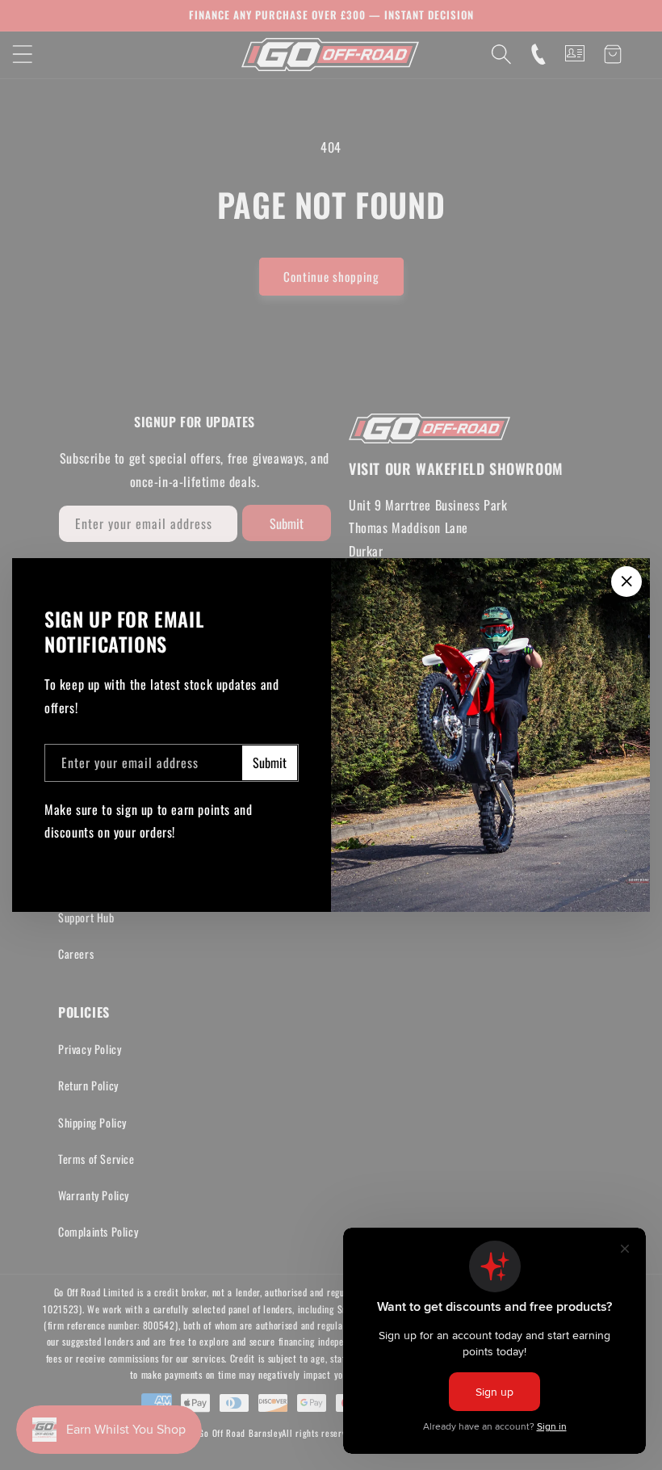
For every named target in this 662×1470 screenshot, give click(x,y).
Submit (270, 762)
